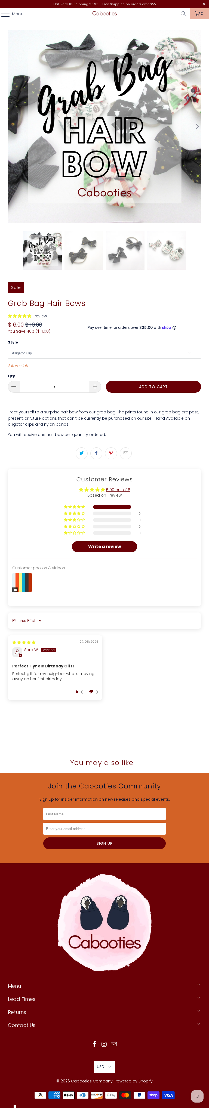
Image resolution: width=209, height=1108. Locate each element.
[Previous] (12, 126)
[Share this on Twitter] (82, 453)
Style (13, 342)
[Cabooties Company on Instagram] (104, 1045)
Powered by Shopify (134, 1081)
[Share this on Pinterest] (111, 453)
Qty (11, 376)
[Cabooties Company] (104, 13)
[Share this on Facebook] (96, 453)
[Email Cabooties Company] (114, 1045)
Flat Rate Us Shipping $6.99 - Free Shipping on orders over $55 (104, 4)
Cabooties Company (92, 1081)
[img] (24, 642)
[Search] (183, 13)
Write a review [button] (104, 546)
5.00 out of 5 (118, 490)
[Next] (197, 126)
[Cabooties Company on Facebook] (94, 1045)
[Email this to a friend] (126, 453)
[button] (19, 316)
